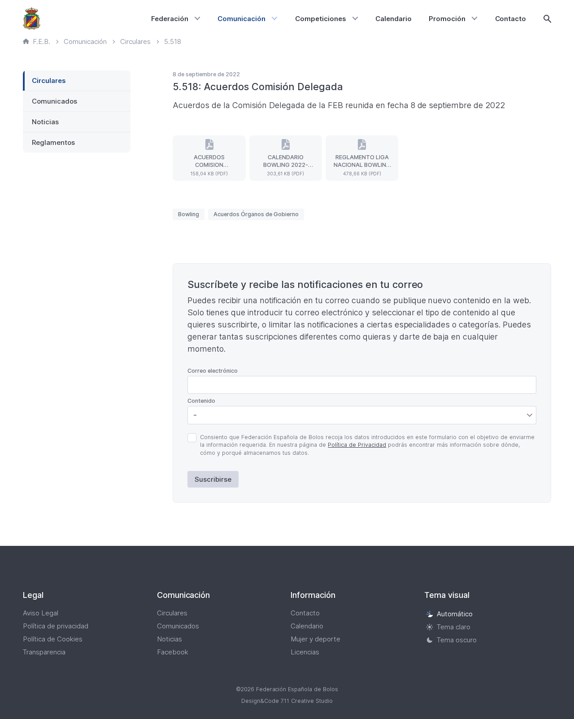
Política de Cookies (53, 639)
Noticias (45, 122)
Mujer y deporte (315, 639)
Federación (169, 18)
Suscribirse (213, 479)
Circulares (49, 80)
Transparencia (44, 652)
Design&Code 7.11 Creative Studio (287, 700)
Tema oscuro (457, 640)
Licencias (305, 652)
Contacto (510, 18)
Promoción (447, 18)
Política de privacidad (55, 626)
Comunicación (241, 18)
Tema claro (453, 627)
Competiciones (320, 18)
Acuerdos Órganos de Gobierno (256, 214)
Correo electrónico (212, 370)
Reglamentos (53, 142)
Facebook (172, 652)
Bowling (188, 214)
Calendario (393, 18)
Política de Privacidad (357, 444)
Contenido (201, 400)
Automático (455, 614)
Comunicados (54, 101)
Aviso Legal (40, 613)
